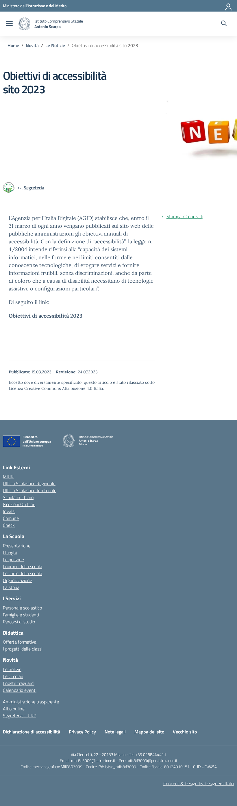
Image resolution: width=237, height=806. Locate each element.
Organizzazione (17, 580)
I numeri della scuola (22, 566)
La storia (11, 587)
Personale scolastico (22, 607)
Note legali (115, 731)
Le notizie (12, 669)
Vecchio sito (185, 731)
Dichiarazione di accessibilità (31, 731)
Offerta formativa (19, 641)
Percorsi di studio (19, 621)
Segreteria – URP (19, 715)
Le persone (13, 559)
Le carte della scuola (22, 573)
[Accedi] (228, 6)
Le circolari (13, 676)
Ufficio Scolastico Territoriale (29, 490)
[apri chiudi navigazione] (9, 24)
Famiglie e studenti (21, 614)
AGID (85, 218)
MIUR (8, 476)
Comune (11, 518)
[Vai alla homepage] (24, 23)
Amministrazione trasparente (31, 701)
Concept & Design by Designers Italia (198, 783)
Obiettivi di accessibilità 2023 (45, 315)
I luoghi (10, 552)
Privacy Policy (82, 731)
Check (9, 525)
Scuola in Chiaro (18, 497)
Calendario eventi (19, 690)
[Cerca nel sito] (223, 24)
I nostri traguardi (18, 683)
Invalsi (9, 511)
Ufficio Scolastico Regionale (29, 483)
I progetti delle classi (22, 648)
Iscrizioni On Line (19, 504)
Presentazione (16, 545)
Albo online (14, 708)
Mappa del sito (149, 731)
